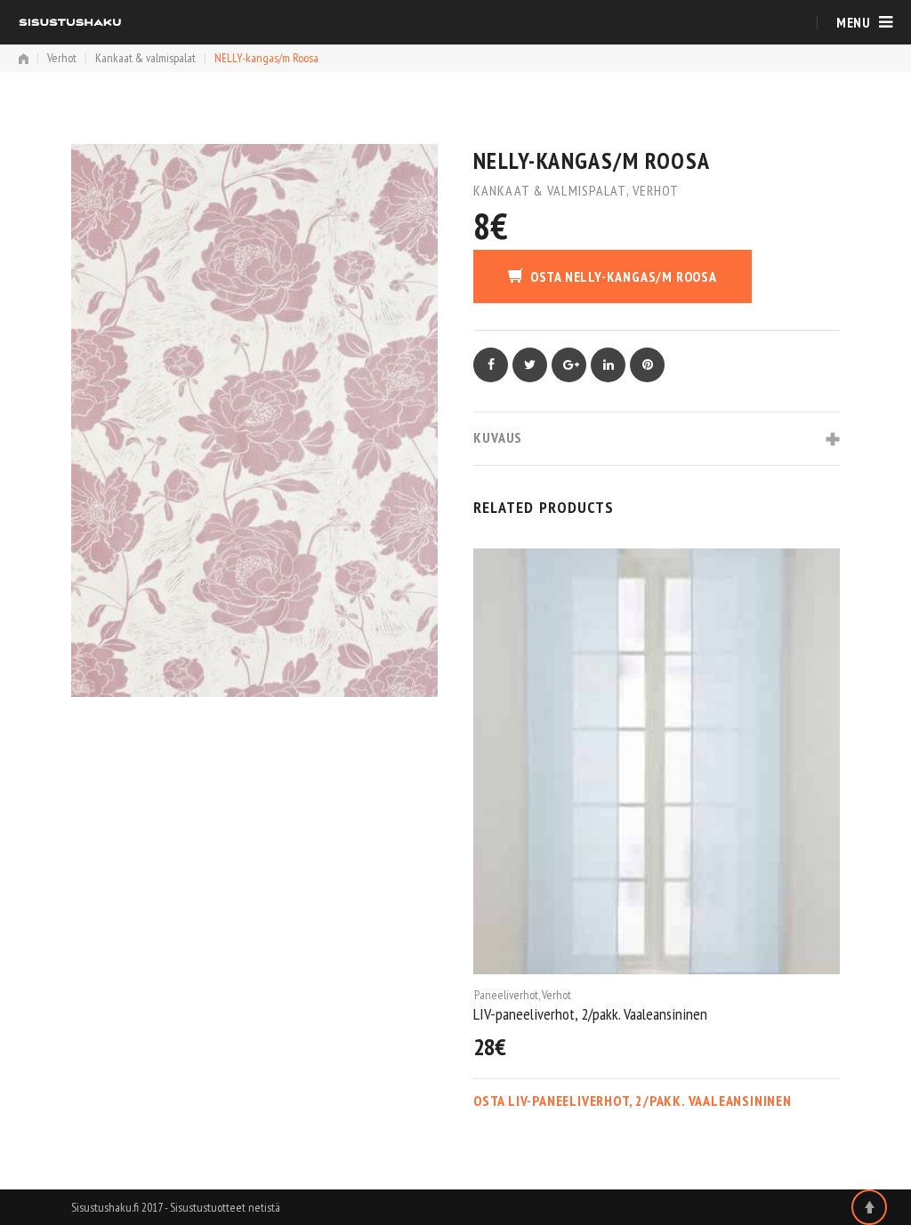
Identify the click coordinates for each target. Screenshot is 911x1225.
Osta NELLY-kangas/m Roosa (623, 276)
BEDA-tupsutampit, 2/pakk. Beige (564, 1014)
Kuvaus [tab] (497, 437)
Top (869, 1207)
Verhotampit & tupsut (555, 995)
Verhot (62, 58)
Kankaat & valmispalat (145, 58)
